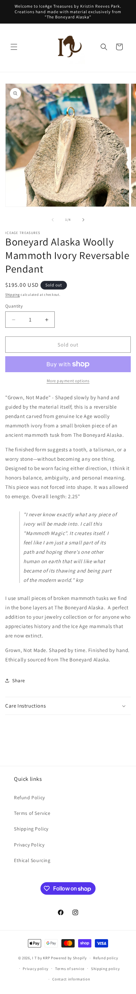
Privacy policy (35, 968)
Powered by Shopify (69, 957)
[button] (14, 47)
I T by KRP (41, 957)
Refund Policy (29, 797)
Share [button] (18, 680)
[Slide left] (52, 219)
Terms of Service (32, 813)
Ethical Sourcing (32, 860)
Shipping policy (105, 968)
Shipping (12, 294)
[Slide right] (83, 219)
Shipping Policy (31, 829)
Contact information (71, 979)
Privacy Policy (29, 845)
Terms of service (69, 968)
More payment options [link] (68, 380)
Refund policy (105, 957)
